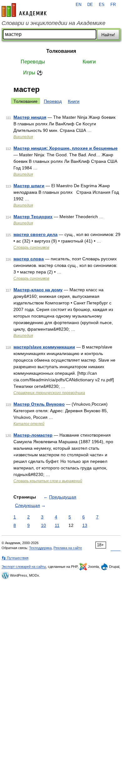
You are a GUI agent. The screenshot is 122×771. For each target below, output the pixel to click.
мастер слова (28, 258)
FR (113, 5)
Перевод (53, 101)
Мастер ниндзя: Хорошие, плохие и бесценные (65, 148)
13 (84, 525)
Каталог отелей (28, 424)
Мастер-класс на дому (38, 289)
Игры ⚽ (33, 72)
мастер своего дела (35, 234)
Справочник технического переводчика (49, 393)
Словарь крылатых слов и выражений (47, 481)
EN (78, 5)
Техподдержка (40, 548)
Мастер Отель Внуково (39, 404)
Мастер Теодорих (33, 216)
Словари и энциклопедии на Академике (53, 23)
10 (43, 525)
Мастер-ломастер (33, 435)
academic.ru (24, 10)
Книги (89, 61)
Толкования (61, 51)
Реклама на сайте (67, 548)
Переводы (33, 61)
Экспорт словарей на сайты (24, 566)
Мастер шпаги (28, 185)
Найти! (108, 34)
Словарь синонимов (31, 247)
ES (101, 5)
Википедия (23, 137)
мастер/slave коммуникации (44, 346)
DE (90, 5)
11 (57, 525)
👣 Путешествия (15, 558)
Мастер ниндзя (29, 117)
